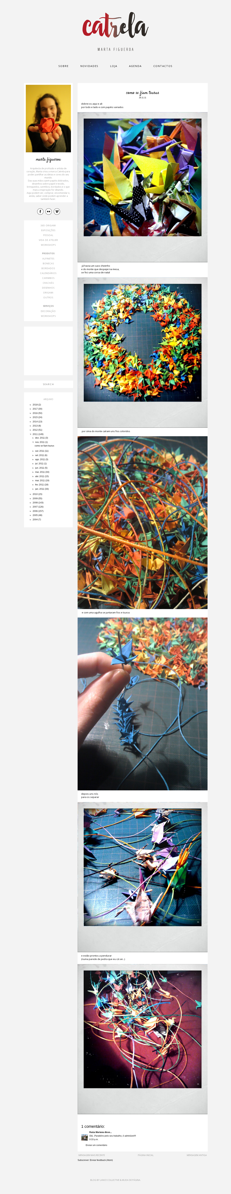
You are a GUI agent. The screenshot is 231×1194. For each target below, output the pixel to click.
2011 (35, 434)
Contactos (163, 66)
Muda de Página (131, 1180)
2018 (35, 404)
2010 (35, 494)
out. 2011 (40, 451)
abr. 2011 (40, 476)
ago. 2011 (40, 459)
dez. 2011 (40, 438)
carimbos (48, 278)
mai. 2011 (40, 472)
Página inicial (146, 1155)
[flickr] (49, 211)
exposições (48, 230)
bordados (48, 268)
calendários (48, 273)
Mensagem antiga (197, 1155)
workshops (48, 244)
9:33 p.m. (93, 1139)
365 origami (48, 225)
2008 (35, 502)
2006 (35, 511)
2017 (35, 409)
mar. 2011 (40, 480)
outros (48, 297)
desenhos (48, 287)
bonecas (48, 263)
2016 (35, 413)
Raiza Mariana (96, 1132)
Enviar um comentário (96, 1145)
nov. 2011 (40, 442)
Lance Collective (109, 1180)
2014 (35, 421)
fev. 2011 (39, 484)
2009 (35, 498)
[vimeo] (57, 211)
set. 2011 (40, 455)
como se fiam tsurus (44, 446)
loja (113, 66)
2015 (35, 417)
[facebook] (41, 211)
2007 (35, 507)
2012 (35, 430)
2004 (35, 519)
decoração (48, 311)
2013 (35, 426)
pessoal (48, 235)
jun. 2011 (40, 468)
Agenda (135, 66)
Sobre (63, 66)
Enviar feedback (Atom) (101, 1160)
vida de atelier (48, 240)
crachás (48, 282)
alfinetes (48, 258)
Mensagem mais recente (92, 1155)
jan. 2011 (40, 489)
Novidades (89, 66)
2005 (35, 515)
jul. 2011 (39, 463)
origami (48, 292)
